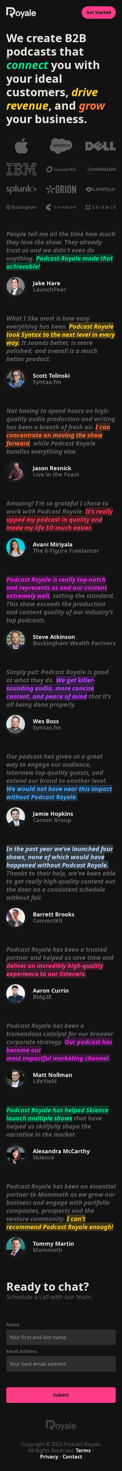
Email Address (21, 1351)
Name (12, 1325)
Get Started (98, 12)
